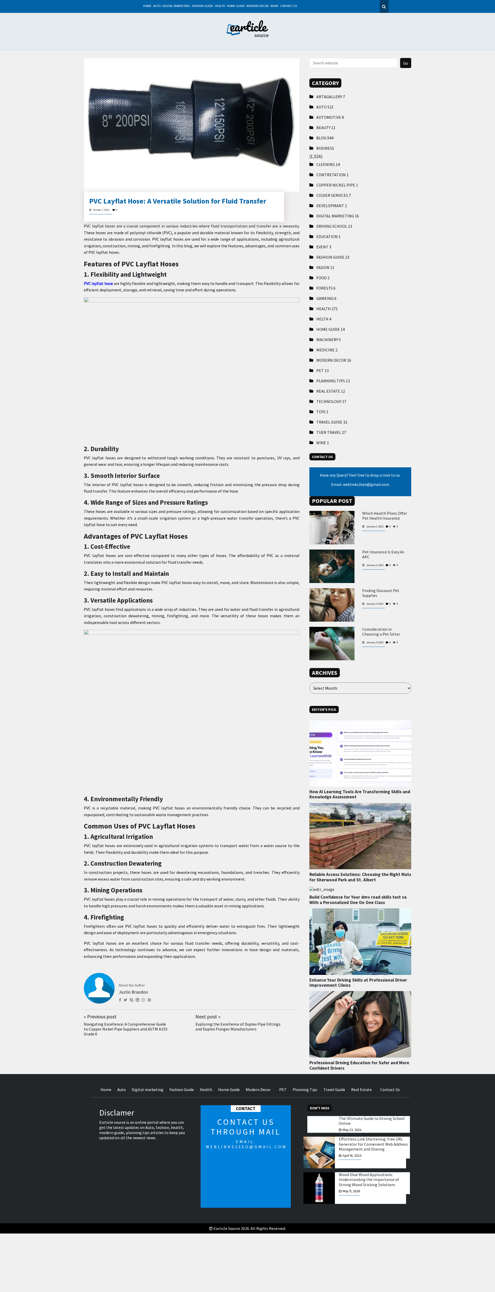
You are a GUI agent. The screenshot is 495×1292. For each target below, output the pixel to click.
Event (323, 246)
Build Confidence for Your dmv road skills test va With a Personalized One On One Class (358, 899)
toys (322, 411)
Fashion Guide (202, 6)
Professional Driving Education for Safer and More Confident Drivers (359, 1065)
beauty (325, 127)
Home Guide (236, 6)
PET (322, 370)
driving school (334, 226)
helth (323, 319)
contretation (332, 174)
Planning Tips (333, 380)
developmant (331, 205)
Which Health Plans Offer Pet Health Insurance (384, 516)
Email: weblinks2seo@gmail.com (360, 484)
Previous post (100, 1016)
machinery (328, 339)
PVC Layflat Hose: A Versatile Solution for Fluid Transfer (177, 201)
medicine (326, 349)
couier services (333, 195)
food (322, 277)
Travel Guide (331, 422)
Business (325, 148)
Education (328, 236)
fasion (325, 267)
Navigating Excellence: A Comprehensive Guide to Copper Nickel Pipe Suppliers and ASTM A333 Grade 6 (125, 1028)
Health (220, 6)
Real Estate (330, 391)
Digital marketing (176, 6)
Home (147, 6)
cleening (328, 164)
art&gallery (330, 96)
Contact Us (288, 6)
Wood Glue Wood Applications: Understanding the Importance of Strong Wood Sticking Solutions (369, 1179)
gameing (326, 298)
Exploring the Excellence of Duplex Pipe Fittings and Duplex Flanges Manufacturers (237, 1026)
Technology (331, 401)
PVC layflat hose (98, 283)
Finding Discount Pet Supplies (380, 593)
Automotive (330, 117)
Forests (325, 288)
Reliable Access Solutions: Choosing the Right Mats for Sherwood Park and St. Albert (360, 877)
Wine (322, 442)
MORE (274, 6)
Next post (207, 1016)
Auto (157, 6)
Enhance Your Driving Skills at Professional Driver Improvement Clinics (358, 982)
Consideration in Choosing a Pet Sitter (381, 632)
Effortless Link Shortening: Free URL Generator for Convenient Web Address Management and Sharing (373, 1144)
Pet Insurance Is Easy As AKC (383, 554)
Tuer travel (331, 432)
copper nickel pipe (337, 185)
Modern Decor (257, 6)
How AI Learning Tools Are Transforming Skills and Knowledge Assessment (359, 794)
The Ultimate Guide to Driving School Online (372, 1121)
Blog (324, 137)
